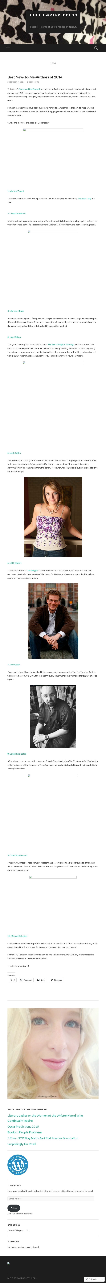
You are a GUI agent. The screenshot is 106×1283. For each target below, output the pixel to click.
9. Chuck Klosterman (17, 855)
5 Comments (33, 82)
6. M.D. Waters (14, 563)
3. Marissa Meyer (15, 311)
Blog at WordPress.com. (22, 1278)
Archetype (33, 570)
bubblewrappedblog (53, 15)
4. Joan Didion (14, 337)
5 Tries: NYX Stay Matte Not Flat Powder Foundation (42, 1138)
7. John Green (13, 664)
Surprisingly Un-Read (21, 1144)
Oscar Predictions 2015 (23, 1126)
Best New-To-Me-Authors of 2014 (34, 77)
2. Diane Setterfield (16, 213)
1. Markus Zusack (15, 191)
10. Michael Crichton (17, 936)
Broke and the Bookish (29, 89)
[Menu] (8, 48)
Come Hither (14, 1185)
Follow (14, 1208)
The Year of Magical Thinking (60, 344)
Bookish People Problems (24, 1132)
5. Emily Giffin (14, 452)
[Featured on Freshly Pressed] (17, 1174)
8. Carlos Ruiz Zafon (16, 753)
